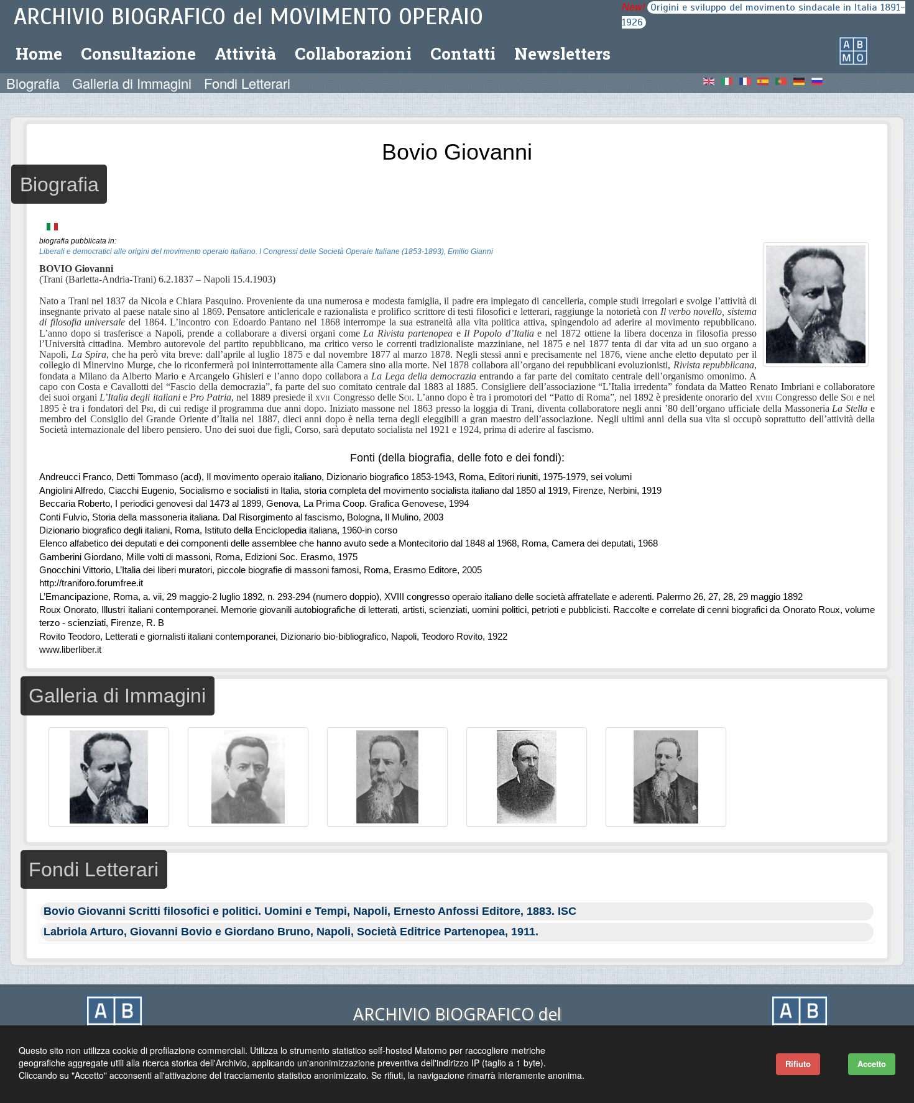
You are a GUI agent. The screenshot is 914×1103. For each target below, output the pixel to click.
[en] (712, 80)
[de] (802, 80)
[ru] (818, 80)
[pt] (784, 80)
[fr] (748, 80)
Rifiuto (798, 1063)
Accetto (871, 1063)
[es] (766, 80)
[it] (730, 80)
